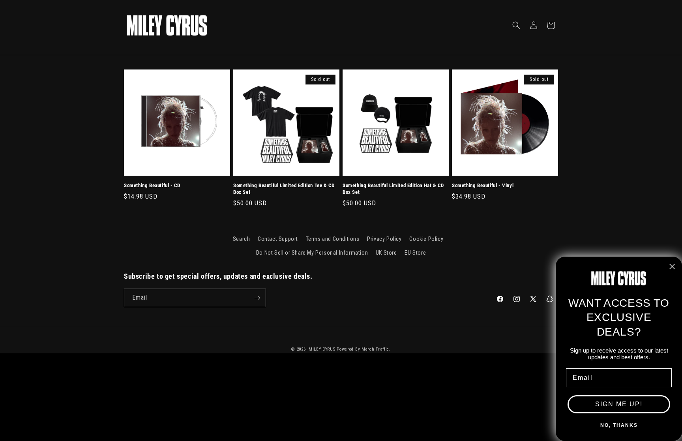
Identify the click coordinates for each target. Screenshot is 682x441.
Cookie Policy (426, 239)
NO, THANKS (619, 425)
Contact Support (278, 239)
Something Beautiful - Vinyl (482, 185)
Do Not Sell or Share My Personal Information (312, 253)
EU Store (415, 253)
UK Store (386, 253)
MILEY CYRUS (322, 349)
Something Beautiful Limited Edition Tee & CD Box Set (283, 188)
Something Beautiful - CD (152, 185)
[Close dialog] (672, 266)
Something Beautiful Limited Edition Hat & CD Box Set (393, 188)
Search (241, 239)
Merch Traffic (375, 349)
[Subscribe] (257, 298)
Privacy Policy (384, 239)
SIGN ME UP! (619, 404)
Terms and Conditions (333, 239)
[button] (516, 25)
